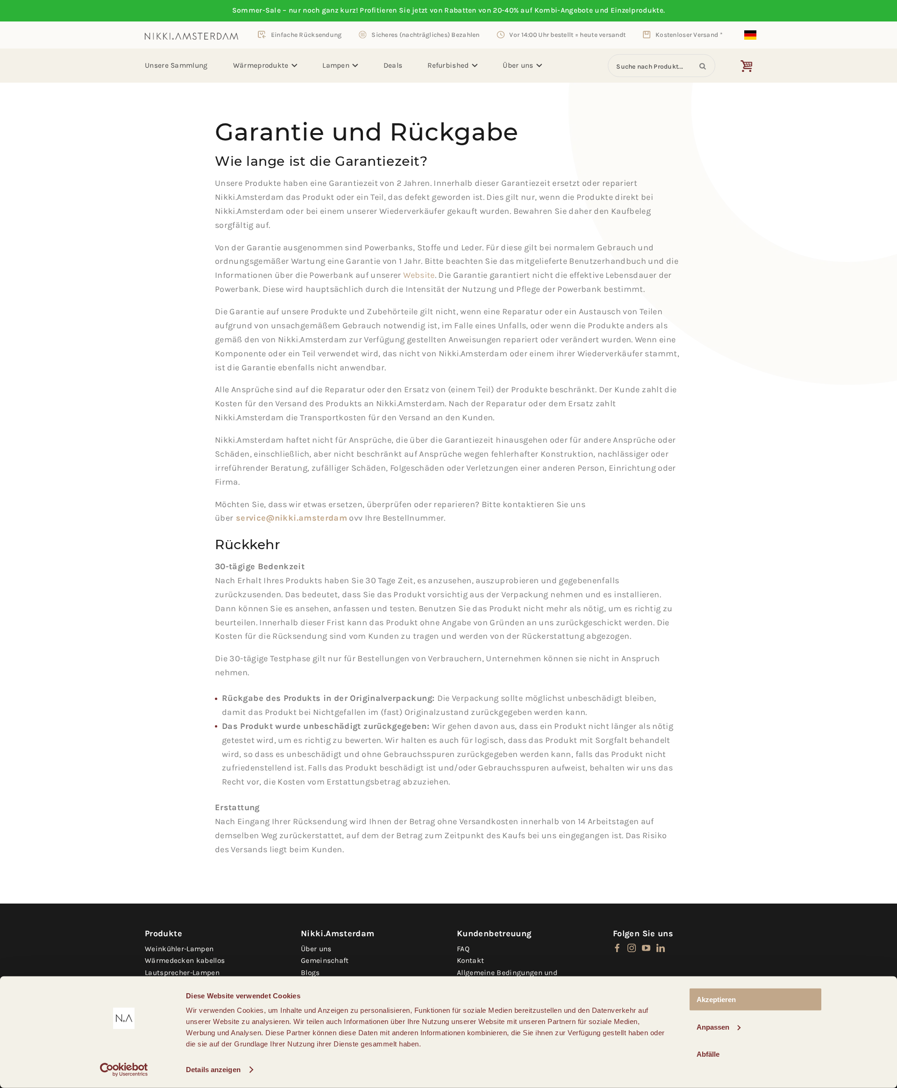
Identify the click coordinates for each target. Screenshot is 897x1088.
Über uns (518, 65)
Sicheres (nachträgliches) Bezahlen (425, 34)
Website (419, 275)
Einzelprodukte (637, 10)
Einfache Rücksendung (306, 34)
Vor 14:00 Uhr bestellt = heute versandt (567, 34)
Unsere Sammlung (176, 65)
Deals (393, 65)
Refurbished (448, 65)
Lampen (335, 65)
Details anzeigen (213, 1070)
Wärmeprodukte (261, 65)
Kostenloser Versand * (689, 34)
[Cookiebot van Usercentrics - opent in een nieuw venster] (124, 1070)
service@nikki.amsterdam (291, 518)
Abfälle (708, 1054)
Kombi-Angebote (563, 10)
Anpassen (713, 1027)
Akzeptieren (716, 999)
